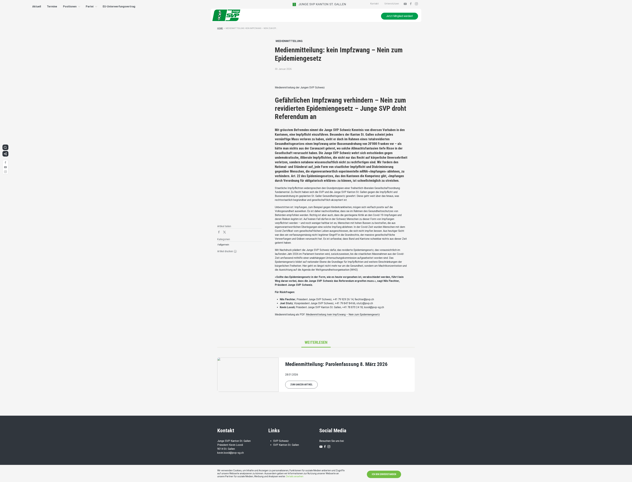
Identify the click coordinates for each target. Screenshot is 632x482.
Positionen (70, 6)
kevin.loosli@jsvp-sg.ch (230, 452)
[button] (5, 147)
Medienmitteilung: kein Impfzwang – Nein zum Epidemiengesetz (343, 314)
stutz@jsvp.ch (364, 303)
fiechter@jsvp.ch (364, 299)
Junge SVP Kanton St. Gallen (321, 4)
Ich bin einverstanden (384, 474)
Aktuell (36, 6)
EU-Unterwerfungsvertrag (119, 6)
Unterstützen (391, 3)
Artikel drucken (225, 251)
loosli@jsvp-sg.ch (374, 307)
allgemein (224, 244)
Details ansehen (294, 476)
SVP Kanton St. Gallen (286, 444)
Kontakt (374, 3)
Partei (89, 6)
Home (220, 28)
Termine (52, 6)
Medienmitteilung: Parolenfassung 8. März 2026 (336, 364)
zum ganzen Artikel (301, 384)
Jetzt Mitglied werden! (399, 16)
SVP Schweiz (281, 440)
